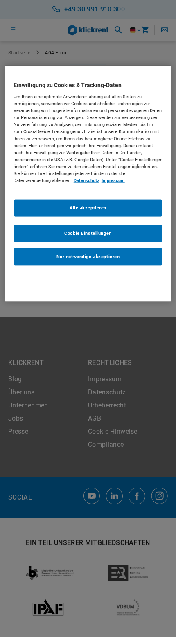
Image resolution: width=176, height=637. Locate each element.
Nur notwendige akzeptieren (88, 256)
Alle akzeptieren (88, 208)
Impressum (113, 180)
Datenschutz (86, 180)
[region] (88, 183)
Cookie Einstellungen (87, 233)
